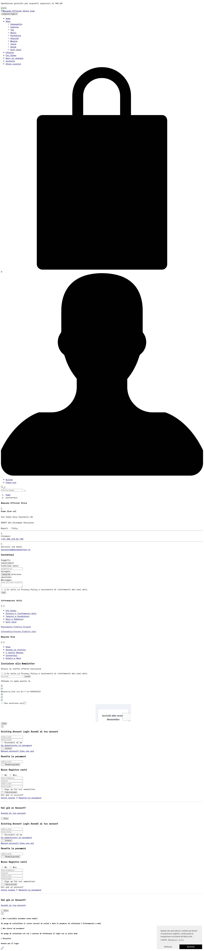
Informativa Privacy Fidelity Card (18, 631)
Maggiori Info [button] (176, 939)
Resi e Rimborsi (14, 619)
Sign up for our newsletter (19, 789)
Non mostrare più (13, 703)
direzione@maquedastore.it (15, 549)
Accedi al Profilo (16, 649)
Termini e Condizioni (17, 616)
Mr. (7, 775)
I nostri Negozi (14, 652)
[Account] (102, 474)
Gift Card (15, 49)
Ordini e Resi (13, 658)
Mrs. (15, 775)
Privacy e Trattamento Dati (21, 613)
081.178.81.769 (12, 538)
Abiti (13, 32)
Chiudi (4, 723)
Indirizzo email (10, 565)
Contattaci (11, 655)
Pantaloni (15, 35)
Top (12, 29)
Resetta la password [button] (30, 797)
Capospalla (16, 24)
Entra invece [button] (8, 797)
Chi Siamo (11, 610)
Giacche (14, 38)
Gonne (13, 46)
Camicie (14, 27)
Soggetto (5, 560)
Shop (8, 646)
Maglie (13, 41)
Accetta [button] (191, 946)
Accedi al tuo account (13, 813)
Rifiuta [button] (168, 946)
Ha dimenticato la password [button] (16, 745)
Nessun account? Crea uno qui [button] (17, 751)
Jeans (13, 44)
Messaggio (6, 579)
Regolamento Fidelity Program (16, 626)
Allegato (5, 571)
